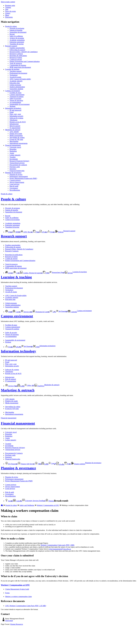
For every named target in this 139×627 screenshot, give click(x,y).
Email (12, 112)
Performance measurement (19, 176)
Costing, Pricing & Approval (33, 273)
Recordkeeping (15, 190)
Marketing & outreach (12, 130)
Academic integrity (16, 81)
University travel (15, 147)
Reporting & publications (18, 56)
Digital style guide (16, 134)
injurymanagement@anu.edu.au (60, 549)
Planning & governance (13, 173)
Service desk (27, 312)
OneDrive (40, 386)
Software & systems (16, 118)
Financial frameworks (17, 171)
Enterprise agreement (17, 42)
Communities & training (18, 65)
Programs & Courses (42, 312)
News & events (10, 11)
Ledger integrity (15, 155)
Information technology (13, 108)
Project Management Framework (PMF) (23, 178)
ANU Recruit (28, 232)
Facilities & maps (15, 93)
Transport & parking (16, 96)
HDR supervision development (20, 67)
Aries (18, 273)
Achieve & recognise (17, 38)
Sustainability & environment (20, 104)
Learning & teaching (12, 69)
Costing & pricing (16, 59)
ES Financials (13, 464)
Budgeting (13, 151)
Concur (53, 463)
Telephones (13, 120)
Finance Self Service (27, 464)
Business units (10, 5)
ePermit (18, 347)
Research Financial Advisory (19, 161)
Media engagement (16, 135)
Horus (10, 232)
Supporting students (16, 89)
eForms (44, 232)
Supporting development (18, 32)
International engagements (18, 143)
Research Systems (16, 57)
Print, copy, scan (15, 114)
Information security (16, 116)
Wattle (10, 312)
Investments (14, 159)
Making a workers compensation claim (18, 596)
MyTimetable (63, 311)
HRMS (18, 232)
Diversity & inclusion (17, 28)
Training (8, 7)
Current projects (15, 180)
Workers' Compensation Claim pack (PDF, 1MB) (57, 545)
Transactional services (17, 163)
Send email (9, 620)
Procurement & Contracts (18, 165)
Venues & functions (16, 100)
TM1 (39, 464)
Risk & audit (14, 186)
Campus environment (12, 91)
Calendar (73, 312)
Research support (11, 46)
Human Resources (16, 624)
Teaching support (15, 71)
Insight (10, 501)
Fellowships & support (17, 50)
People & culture (11, 26)
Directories (9, 17)
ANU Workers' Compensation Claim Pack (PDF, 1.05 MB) (25, 606)
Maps (7, 15)
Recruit (12, 34)
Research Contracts (16, 54)
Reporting (13, 149)
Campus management (17, 95)
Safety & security (15, 98)
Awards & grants (15, 77)
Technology (14, 75)
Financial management (13, 145)
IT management (15, 128)
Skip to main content (8, 2)
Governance (14, 188)
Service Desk (12, 386)
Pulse (37, 232)
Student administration (17, 87)
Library (7, 13)
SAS (54, 312)
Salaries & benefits (16, 30)
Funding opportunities (17, 48)
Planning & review (16, 174)
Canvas (18, 312)
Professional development (18, 73)
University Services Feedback (35, 501)
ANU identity (14, 132)
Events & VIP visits (16, 139)
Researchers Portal (58, 272)
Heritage (12, 106)
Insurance (13, 169)
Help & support (15, 126)
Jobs (6, 9)
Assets (12, 153)
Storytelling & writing (17, 137)
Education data (15, 83)
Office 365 (30, 385)
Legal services (14, 184)
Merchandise (14, 141)
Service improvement (17, 182)
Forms (7, 593)
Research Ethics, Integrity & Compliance (24, 52)
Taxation (13, 157)
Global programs (15, 85)
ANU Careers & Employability (20, 79)
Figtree (52, 232)
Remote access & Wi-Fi (18, 122)
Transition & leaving (17, 44)
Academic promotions (17, 40)
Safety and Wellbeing (27, 505)
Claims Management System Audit (17, 589)
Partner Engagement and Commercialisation (25, 61)
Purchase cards (15, 167)
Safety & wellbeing (16, 36)
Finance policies (79, 464)
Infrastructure (14, 124)
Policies (60, 232)
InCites (70, 273)
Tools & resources (16, 63)
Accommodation (15, 102)
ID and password (15, 110)
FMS (38, 347)
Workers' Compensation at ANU (48, 505)
